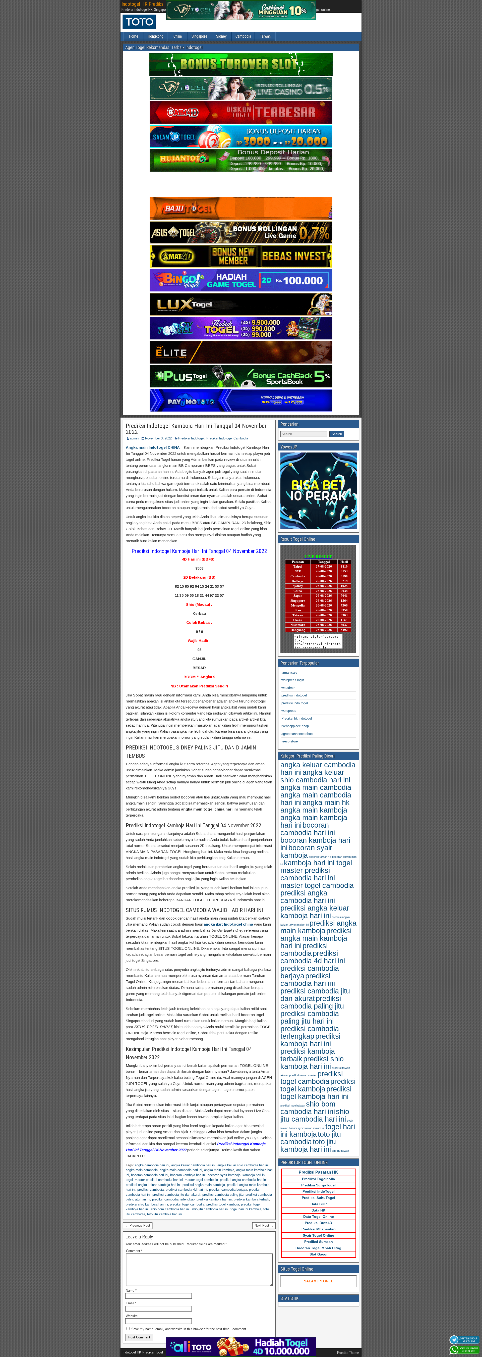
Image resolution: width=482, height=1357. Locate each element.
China (177, 36)
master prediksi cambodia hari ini (159, 1180)
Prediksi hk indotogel (296, 718)
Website (132, 1316)
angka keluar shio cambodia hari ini (243, 1165)
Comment (134, 1251)
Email (131, 1303)
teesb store (289, 741)
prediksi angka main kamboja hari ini (315, 938)
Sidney (221, 36)
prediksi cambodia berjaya (228, 1189)
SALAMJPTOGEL (318, 1281)
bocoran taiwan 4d (320, 856)
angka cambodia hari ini (152, 1165)
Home (133, 36)
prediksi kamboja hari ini (214, 1199)
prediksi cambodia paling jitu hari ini (309, 1017)
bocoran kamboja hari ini (188, 1175)
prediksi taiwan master (303, 1075)
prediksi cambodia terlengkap (173, 1199)
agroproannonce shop (297, 734)
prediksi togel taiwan (292, 1105)
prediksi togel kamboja (222, 1204)
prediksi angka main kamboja (204, 1185)
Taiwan (265, 36)
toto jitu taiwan (340, 1150)
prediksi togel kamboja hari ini (315, 1092)
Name (131, 1290)
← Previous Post (137, 1225)
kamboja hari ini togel (318, 863)
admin (134, 438)
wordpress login (292, 680)
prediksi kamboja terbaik (251, 1199)
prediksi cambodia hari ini (307, 979)
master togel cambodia (201, 1180)
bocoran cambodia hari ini (149, 1175)
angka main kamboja (219, 1170)
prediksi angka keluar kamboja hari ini (153, 1185)
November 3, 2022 (158, 438)
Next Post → (264, 1225)
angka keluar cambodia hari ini (193, 1165)
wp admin (288, 688)
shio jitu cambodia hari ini (210, 1209)
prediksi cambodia (150, 1189)
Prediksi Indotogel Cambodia (227, 438)
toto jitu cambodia (310, 1138)
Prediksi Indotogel (191, 438)
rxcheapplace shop (295, 726)
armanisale (289, 672)
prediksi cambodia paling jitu (223, 1194)
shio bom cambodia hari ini (170, 1209)
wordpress (288, 711)
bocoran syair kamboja (224, 1175)
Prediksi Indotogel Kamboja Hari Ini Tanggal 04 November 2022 (196, 428)
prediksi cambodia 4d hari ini (186, 1189)
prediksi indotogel (294, 695)
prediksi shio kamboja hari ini (147, 1204)
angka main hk (326, 802)
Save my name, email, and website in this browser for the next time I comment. (189, 1329)
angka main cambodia (142, 1170)
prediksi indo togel (294, 703)
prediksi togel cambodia (187, 1204)
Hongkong (155, 36)
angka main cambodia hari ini (181, 1170)
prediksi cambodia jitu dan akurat (176, 1194)
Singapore (199, 36)
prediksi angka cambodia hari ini (243, 1180)
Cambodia (243, 36)
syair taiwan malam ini (311, 1128)
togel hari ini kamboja (245, 1209)
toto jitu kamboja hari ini (164, 1214)
